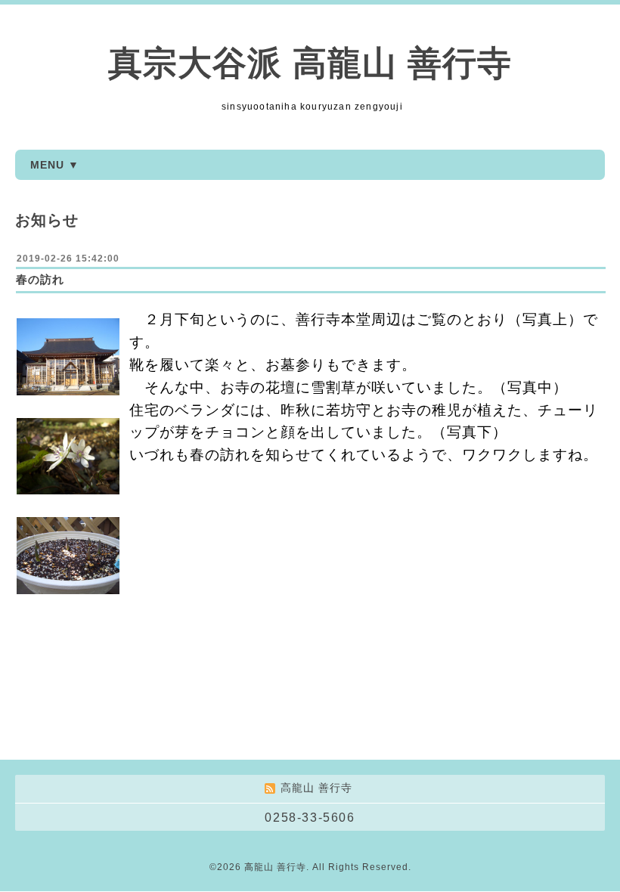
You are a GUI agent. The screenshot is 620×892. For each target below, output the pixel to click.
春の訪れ (40, 279)
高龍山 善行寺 (275, 867)
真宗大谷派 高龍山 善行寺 (310, 63)
